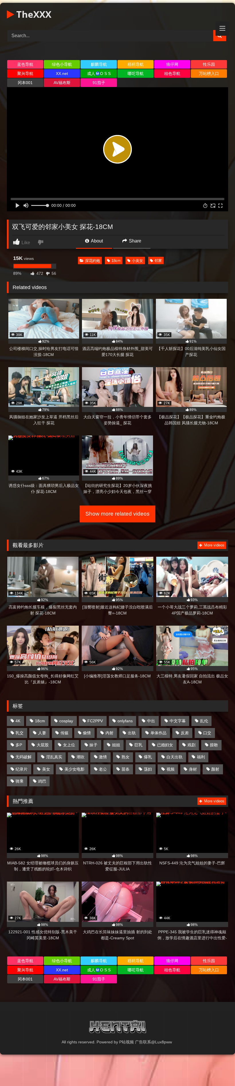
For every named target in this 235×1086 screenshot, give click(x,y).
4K (17, 721)
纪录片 (21, 769)
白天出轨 (175, 757)
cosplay (66, 721)
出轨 (132, 733)
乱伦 (204, 721)
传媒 (64, 733)
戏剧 (191, 745)
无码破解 (23, 757)
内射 (109, 733)
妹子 (93, 745)
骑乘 (19, 781)
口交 (207, 733)
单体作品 (158, 733)
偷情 (87, 733)
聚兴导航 (25, 73)
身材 (193, 769)
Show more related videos (117, 514)
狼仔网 (172, 64)
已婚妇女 (165, 745)
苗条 (126, 769)
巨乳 (138, 745)
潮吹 (81, 757)
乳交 (19, 733)
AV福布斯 (62, 82)
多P (18, 745)
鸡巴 (42, 781)
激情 (103, 757)
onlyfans (125, 721)
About (96, 240)
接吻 (214, 745)
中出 (151, 721)
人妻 (42, 733)
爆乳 (148, 757)
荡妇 (148, 769)
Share (134, 240)
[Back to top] (217, 1069)
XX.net (62, 73)
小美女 (137, 260)
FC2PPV (95, 721)
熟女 (126, 757)
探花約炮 (92, 260)
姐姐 (116, 745)
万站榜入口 (209, 73)
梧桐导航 (136, 64)
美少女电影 (74, 769)
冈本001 (25, 82)
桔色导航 (172, 73)
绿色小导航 (62, 64)
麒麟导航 (99, 64)
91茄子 (99, 82)
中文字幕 (178, 721)
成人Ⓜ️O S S (99, 73)
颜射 (215, 769)
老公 (103, 769)
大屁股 (43, 745)
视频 (171, 769)
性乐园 (209, 64)
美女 (46, 769)
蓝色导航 (25, 64)
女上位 (69, 745)
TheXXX (32, 14)
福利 (201, 757)
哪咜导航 (136, 73)
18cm (116, 260)
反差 (185, 733)
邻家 (158, 260)
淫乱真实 (54, 757)
